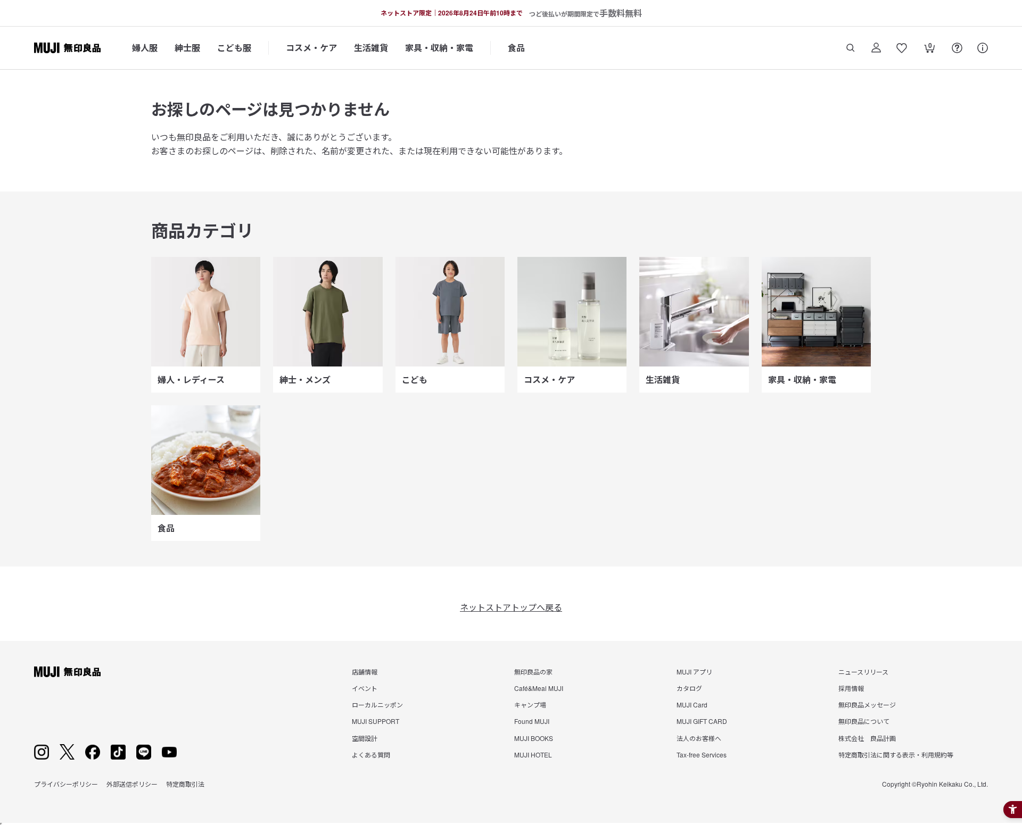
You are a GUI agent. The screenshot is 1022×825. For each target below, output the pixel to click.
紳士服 (187, 47)
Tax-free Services (702, 754)
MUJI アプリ (694, 671)
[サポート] (982, 48)
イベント (364, 688)
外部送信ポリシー (132, 783)
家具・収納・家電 (439, 47)
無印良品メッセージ (867, 704)
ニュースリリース (863, 671)
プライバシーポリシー (66, 783)
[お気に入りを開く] (901, 48)
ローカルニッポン (377, 704)
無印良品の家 (533, 671)
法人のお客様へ (699, 738)
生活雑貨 (371, 47)
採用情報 (851, 688)
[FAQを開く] (957, 48)
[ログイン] (876, 48)
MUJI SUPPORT (375, 721)
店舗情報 (364, 671)
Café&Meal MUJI (538, 688)
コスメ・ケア (311, 47)
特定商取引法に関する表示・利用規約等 (895, 754)
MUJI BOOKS (533, 738)
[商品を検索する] (850, 48)
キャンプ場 (530, 704)
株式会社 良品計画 (867, 738)
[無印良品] (67, 671)
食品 (516, 47)
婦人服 (145, 47)
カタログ (689, 688)
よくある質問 (371, 754)
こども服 (234, 47)
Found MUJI (531, 721)
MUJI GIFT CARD (702, 721)
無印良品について (863, 721)
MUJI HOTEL (533, 754)
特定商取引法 (185, 783)
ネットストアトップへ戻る (511, 607)
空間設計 (364, 738)
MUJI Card (692, 704)
